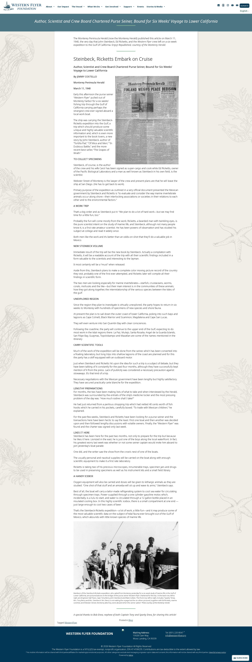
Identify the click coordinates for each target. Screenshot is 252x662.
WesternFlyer (71, 622)
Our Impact (63, 6)
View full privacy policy (217, 652)
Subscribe (242, 657)
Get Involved (111, 6)
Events (140, 6)
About (49, 6)
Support (128, 6)
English (243, 10)
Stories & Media (154, 6)
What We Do (94, 6)
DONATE (244, 5)
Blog (130, 620)
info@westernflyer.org (175, 635)
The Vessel (77, 6)
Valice (131, 655)
